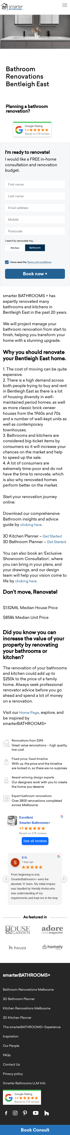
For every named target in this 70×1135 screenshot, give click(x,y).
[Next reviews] (63, 879)
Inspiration (10, 1036)
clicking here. (31, 524)
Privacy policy (13, 1074)
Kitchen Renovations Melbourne (26, 1008)
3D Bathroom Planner (19, 999)
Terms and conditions (39, 262)
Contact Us (11, 1064)
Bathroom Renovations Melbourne (28, 989)
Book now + (35, 274)
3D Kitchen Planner (17, 1017)
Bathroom (35, 247)
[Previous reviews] (6, 879)
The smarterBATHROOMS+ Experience (31, 1027)
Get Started (52, 536)
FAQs (7, 1055)
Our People (11, 1046)
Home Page (29, 712)
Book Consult (35, 1130)
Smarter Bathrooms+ (34, 822)
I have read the (30, 262)
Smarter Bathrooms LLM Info (24, 1083)
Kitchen (15, 248)
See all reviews (35, 841)
